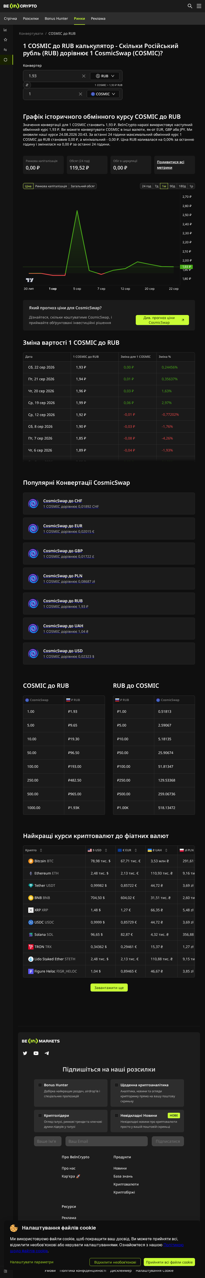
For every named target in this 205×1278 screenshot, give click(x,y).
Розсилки (31, 18)
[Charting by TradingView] (30, 280)
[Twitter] (25, 1053)
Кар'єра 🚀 (71, 1176)
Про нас (69, 1168)
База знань (123, 1176)
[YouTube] (36, 1053)
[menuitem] (6, 30)
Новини (120, 1168)
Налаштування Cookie (155, 1270)
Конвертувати (31, 33)
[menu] (6, 45)
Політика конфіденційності (83, 1270)
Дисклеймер (121, 1270)
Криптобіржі (124, 1192)
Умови (50, 1270)
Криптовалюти (126, 1184)
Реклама (98, 18)
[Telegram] (47, 1053)
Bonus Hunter (56, 18)
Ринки (79, 18)
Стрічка (10, 18)
